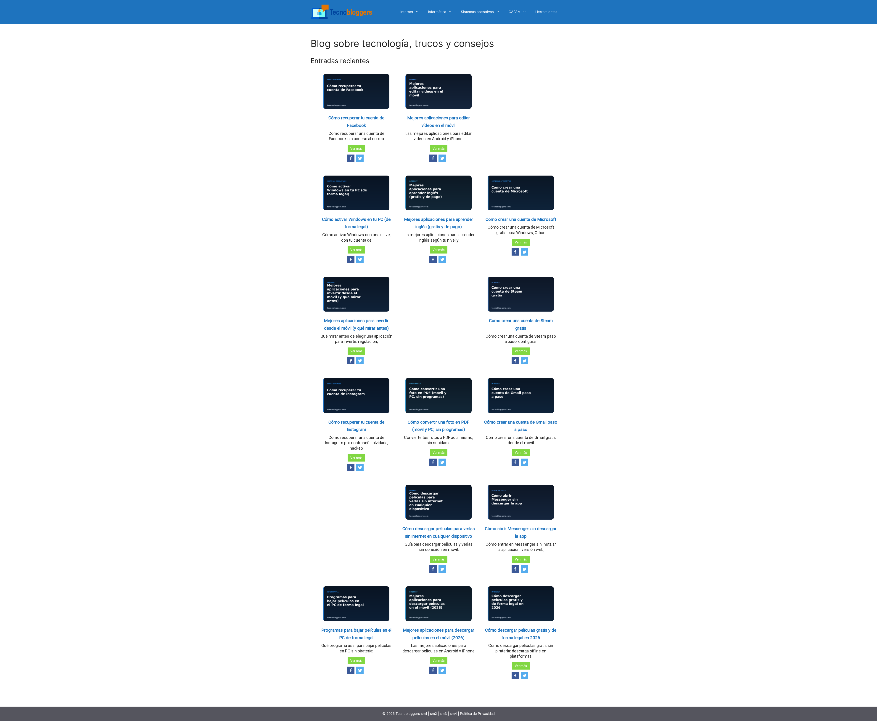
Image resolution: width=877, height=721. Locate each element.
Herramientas (546, 12)
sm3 (443, 713)
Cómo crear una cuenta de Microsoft (521, 219)
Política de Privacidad (477, 713)
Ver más (356, 148)
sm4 (454, 713)
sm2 (434, 713)
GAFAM (514, 12)
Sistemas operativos (477, 12)
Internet (406, 12)
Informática (437, 12)
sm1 (424, 713)
